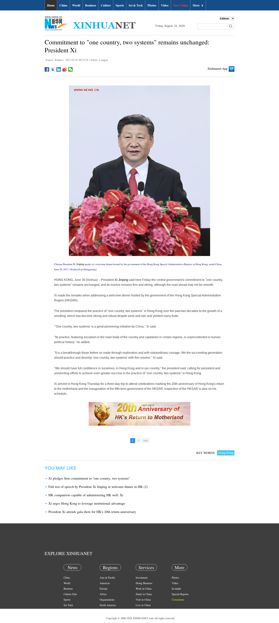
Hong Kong (225, 452)
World (76, 5)
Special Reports (180, 594)
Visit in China (143, 599)
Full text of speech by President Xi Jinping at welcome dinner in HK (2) (98, 486)
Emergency (142, 610)
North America (108, 605)
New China (180, 5)
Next (145, 440)
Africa (103, 594)
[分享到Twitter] (52, 69)
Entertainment (71, 616)
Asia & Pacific (107, 577)
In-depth (176, 588)
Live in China (143, 605)
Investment (141, 577)
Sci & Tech (136, 5)
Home (51, 5)
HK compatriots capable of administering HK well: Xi (85, 495)
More (198, 5)
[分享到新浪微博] (64, 69)
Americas (105, 583)
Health (67, 610)
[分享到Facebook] (47, 69)
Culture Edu (70, 594)
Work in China (143, 588)
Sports (120, 5)
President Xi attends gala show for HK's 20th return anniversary (92, 511)
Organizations (107, 599)
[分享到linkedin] (58, 69)
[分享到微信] (70, 69)
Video (165, 5)
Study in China (144, 594)
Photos (151, 5)
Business (90, 5)
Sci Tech (68, 605)
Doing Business (144, 583)
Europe (103, 588)
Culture (106, 5)
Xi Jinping (78, 264)
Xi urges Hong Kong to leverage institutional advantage (86, 503)
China (63, 5)
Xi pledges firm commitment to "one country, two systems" (89, 478)
